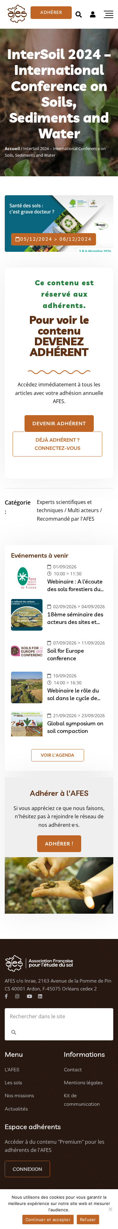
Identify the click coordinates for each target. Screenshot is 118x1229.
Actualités (16, 1108)
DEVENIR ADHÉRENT (59, 423)
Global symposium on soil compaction (75, 727)
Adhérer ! (59, 843)
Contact (73, 1069)
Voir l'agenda (57, 755)
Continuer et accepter (47, 1219)
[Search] (79, 14)
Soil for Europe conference (65, 654)
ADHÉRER (51, 12)
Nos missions (19, 1095)
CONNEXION (27, 1169)
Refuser (88, 1219)
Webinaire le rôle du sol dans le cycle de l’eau (73, 698)
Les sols (13, 1082)
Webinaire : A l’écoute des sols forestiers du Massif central (75, 589)
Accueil (12, 148)
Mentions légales (83, 1082)
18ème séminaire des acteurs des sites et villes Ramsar (75, 622)
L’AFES (12, 1069)
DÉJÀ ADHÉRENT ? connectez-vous (57, 444)
